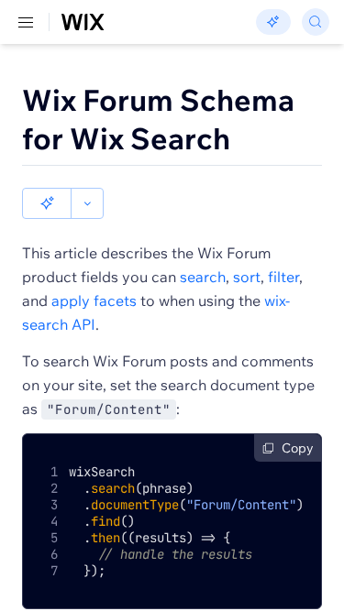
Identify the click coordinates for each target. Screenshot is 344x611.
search (203, 276)
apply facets (94, 300)
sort (247, 276)
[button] (47, 203)
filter (283, 276)
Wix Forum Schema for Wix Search (158, 119)
